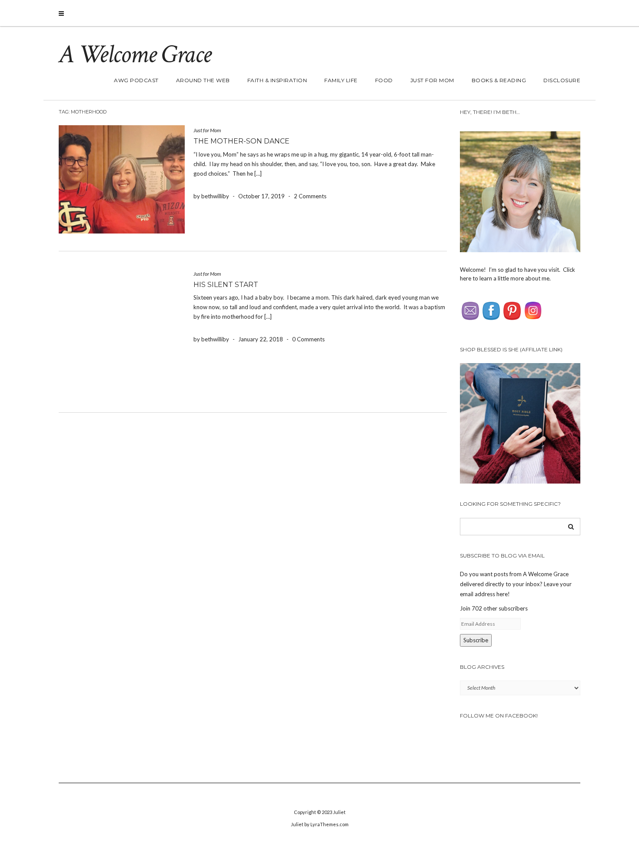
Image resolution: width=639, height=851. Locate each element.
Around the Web (203, 80)
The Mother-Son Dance (241, 141)
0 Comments (308, 339)
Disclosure (561, 80)
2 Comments (310, 196)
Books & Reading (499, 80)
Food (384, 80)
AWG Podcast (136, 80)
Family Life (341, 80)
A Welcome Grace (135, 54)
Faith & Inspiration (277, 80)
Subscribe (475, 640)
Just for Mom (432, 80)
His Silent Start (225, 284)
